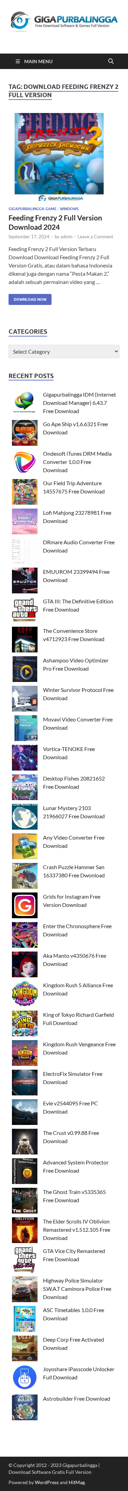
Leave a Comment (95, 236)
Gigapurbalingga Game (33, 208)
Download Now (27, 298)
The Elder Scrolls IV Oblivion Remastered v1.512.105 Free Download (76, 1229)
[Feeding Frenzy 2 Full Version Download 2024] (64, 157)
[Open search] (111, 61)
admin (66, 236)
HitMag (77, 1482)
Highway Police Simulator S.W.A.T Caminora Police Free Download (77, 1288)
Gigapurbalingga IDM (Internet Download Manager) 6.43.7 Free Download (79, 402)
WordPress (47, 1482)
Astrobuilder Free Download (76, 1398)
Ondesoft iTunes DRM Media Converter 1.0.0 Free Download (77, 461)
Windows (69, 208)
